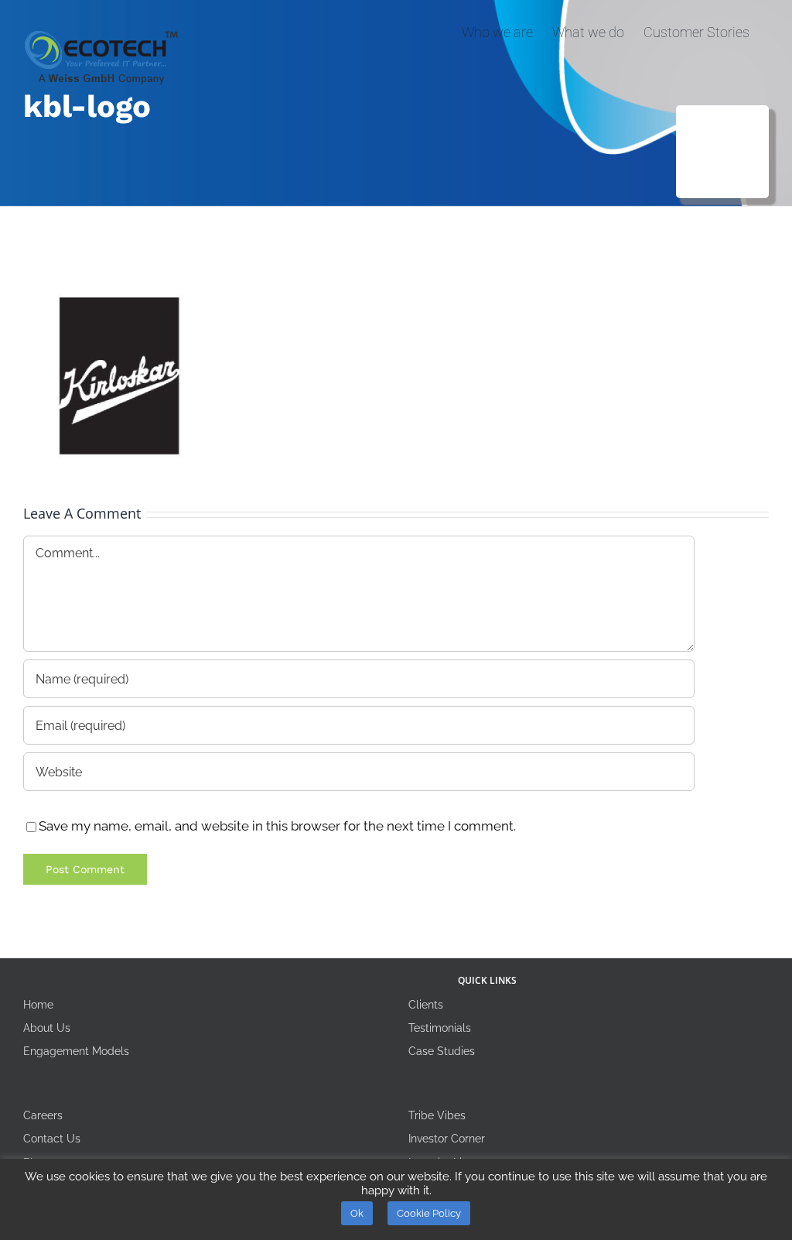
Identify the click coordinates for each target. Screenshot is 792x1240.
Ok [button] (357, 1213)
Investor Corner (446, 1138)
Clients (425, 1005)
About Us (46, 1028)
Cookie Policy (429, 1213)
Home (38, 1005)
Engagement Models (76, 1051)
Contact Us (51, 1138)
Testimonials (439, 1028)
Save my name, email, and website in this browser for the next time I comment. (277, 826)
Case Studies (441, 1051)
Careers (43, 1115)
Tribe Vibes (437, 1115)
